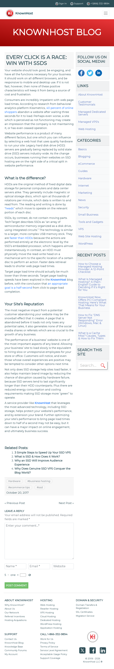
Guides (83, 171)
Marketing (85, 192)
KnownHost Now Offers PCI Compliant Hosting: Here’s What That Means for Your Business (92, 302)
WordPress (85, 243)
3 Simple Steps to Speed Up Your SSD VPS (43, 452)
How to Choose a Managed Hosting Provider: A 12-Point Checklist (91, 268)
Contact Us (10, 639)
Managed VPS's (88, 122)
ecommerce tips (20, 487)
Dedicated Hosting (50, 620)
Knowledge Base (14, 646)
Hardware (14, 481)
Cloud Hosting (48, 616)
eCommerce (86, 163)
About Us (10, 608)
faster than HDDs (21, 238)
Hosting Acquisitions (15, 620)
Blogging (84, 156)
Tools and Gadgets (90, 222)
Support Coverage (50, 658)
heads (9, 208)
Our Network (12, 612)
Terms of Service (49, 646)
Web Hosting (87, 129)
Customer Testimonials (86, 103)
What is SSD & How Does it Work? (37, 456)
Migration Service (85, 616)
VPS (81, 229)
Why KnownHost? (14, 605)
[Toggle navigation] (105, 13)
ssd (40, 487)
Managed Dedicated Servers (92, 113)
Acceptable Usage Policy (53, 654)
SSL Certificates (84, 612)
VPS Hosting (47, 612)
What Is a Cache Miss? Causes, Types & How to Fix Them (91, 336)
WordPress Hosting (50, 624)
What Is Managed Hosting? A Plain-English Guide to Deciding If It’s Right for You (91, 284)
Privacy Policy (47, 642)
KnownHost (58, 279)
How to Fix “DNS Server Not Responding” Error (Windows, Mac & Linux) (90, 320)
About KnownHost (90, 94)
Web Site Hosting (89, 236)
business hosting (39, 481)
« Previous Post (15, 503)
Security (83, 207)
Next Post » (66, 503)
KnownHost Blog (14, 642)
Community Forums (16, 650)
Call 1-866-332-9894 (54, 634)
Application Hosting (51, 628)
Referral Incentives (15, 616)
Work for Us (46, 639)
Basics (82, 149)
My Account (11, 654)
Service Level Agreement (54, 650)
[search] (103, 365)
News (82, 200)
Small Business (88, 214)
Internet (83, 185)
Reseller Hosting (49, 608)
